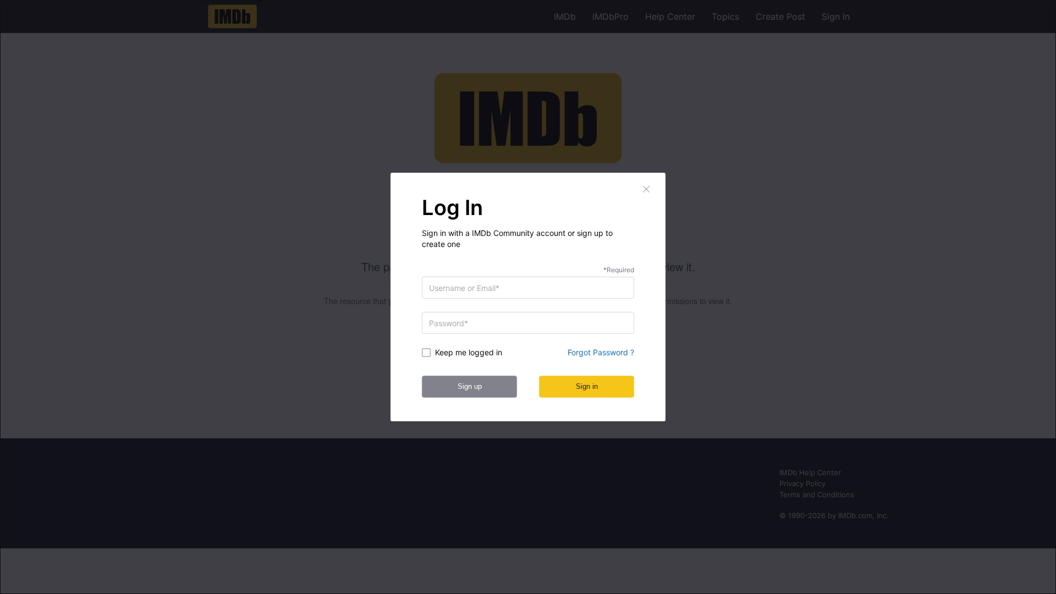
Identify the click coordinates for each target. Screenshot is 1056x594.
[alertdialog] (528, 297)
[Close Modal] (647, 189)
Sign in (587, 386)
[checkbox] (471, 352)
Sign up (470, 386)
